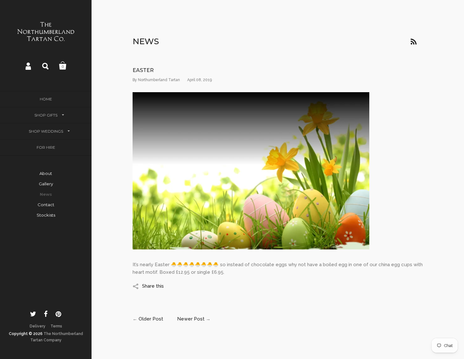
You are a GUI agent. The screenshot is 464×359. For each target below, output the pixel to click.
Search (45, 65)
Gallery (46, 183)
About (45, 173)
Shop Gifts (45, 115)
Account (28, 65)
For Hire (46, 147)
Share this (153, 286)
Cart (62, 65)
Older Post (151, 319)
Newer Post (191, 319)
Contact (46, 204)
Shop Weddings (46, 131)
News (46, 194)
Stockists (46, 215)
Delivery (37, 326)
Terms (56, 326)
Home (46, 99)
